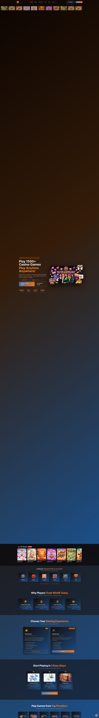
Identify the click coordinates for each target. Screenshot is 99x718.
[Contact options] (96, 715)
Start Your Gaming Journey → (49, 693)
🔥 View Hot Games (39, 284)
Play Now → (63, 651)
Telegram (46, 583)
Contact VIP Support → (35, 651)
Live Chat (50, 583)
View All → (79, 546)
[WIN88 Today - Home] (17, 2)
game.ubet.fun (31, 684)
